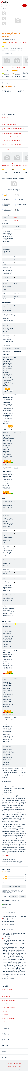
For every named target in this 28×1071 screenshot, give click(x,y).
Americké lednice (6, 1003)
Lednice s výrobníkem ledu (8, 1007)
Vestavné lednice (6, 996)
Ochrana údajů (17, 1063)
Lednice (5, 8)
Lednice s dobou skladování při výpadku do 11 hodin (13, 129)
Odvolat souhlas (21, 1065)
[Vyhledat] (24, 5)
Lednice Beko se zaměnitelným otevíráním (12, 140)
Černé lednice (5, 1022)
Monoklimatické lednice (7, 993)
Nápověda (9, 1063)
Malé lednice (5, 1014)
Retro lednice (5, 1011)
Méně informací (5, 855)
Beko (15, 217)
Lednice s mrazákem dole (8, 1018)
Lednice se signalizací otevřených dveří (11, 133)
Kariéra (19, 1066)
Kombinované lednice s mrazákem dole (11, 144)
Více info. (9, 892)
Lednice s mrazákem (7, 121)
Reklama (9, 1066)
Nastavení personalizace (9, 1065)
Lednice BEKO (5, 117)
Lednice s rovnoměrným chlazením (10, 136)
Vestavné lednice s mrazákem (9, 1000)
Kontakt (14, 1066)
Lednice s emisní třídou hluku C (9, 124)
